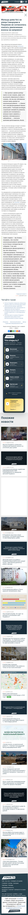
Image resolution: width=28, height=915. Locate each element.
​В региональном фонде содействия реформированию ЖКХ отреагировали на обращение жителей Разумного (14, 307)
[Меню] (26, 2)
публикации (20, 46)
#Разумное (5, 322)
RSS (3, 881)
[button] (25, 144)
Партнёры (5, 885)
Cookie (20, 899)
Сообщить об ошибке (16, 881)
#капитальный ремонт (15, 322)
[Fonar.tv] (4, 2)
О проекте (4, 883)
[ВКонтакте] (9, 331)
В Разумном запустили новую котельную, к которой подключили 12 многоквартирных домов (14, 312)
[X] (11, 331)
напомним (16, 202)
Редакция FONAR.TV (21, 294)
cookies (15, 894)
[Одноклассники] (17, 331)
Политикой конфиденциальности (15, 907)
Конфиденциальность (8, 887)
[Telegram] (15, 331)
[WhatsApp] (13, 331)
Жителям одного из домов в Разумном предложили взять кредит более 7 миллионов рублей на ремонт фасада (13, 316)
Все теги (7, 881)
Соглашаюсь (14, 911)
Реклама (10, 885)
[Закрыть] (25, 15)
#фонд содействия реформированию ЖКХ (15, 322)
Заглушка (16, 883)
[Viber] (19, 331)
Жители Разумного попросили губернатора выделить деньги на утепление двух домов (15, 303)
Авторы (10, 883)
